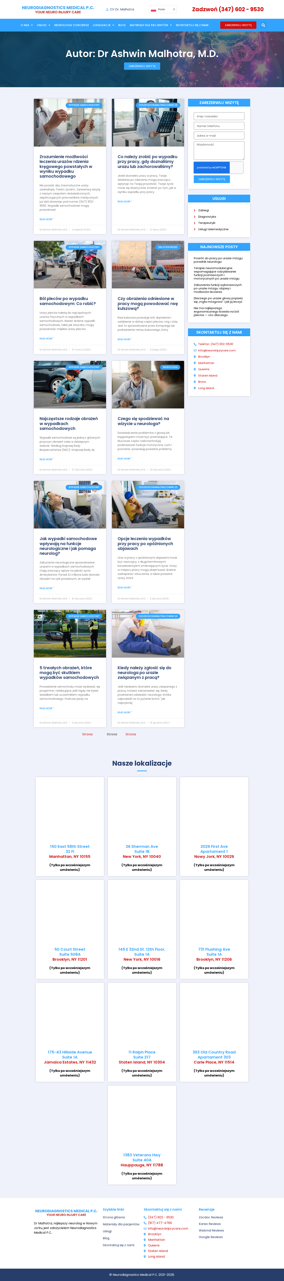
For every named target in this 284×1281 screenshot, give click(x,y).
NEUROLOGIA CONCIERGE (71, 25)
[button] (263, 25)
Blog (122, 25)
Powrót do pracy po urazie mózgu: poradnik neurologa (218, 260)
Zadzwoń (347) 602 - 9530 (228, 9)
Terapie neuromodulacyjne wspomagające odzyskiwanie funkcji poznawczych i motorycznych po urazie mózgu (216, 273)
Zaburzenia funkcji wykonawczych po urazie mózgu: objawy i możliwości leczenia (218, 288)
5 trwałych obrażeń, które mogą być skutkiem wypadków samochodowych (69, 672)
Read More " (47, 219)
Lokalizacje (102, 25)
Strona (87, 734)
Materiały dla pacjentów (149, 25)
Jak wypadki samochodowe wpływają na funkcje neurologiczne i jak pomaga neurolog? (68, 546)
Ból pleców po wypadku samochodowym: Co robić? (68, 301)
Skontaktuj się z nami (192, 25)
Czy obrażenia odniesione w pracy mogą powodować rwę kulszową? (148, 303)
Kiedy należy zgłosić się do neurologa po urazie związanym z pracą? (144, 672)
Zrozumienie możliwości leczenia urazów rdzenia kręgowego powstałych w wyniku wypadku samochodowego (66, 166)
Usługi (42, 25)
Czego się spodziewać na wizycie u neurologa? (143, 421)
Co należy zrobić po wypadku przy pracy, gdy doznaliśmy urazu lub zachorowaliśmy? (147, 161)
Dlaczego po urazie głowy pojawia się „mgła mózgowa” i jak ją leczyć (218, 300)
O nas (25, 25)
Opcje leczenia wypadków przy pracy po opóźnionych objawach (145, 543)
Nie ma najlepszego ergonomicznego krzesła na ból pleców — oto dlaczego (216, 311)
